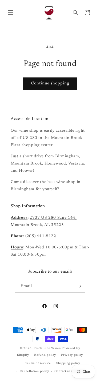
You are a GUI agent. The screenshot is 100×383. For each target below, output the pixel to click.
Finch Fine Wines (47, 348)
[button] (11, 12)
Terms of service (38, 363)
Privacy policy (72, 355)
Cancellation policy (34, 371)
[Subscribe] (79, 286)
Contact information (70, 371)
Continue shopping (50, 83)
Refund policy (45, 355)
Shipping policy (68, 363)
